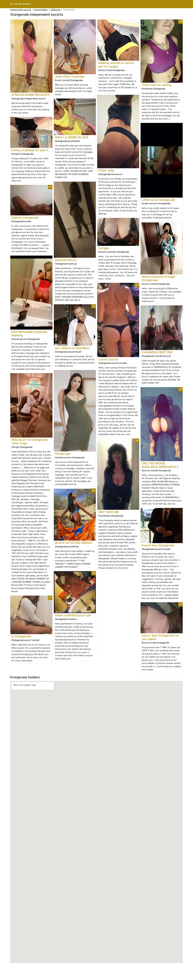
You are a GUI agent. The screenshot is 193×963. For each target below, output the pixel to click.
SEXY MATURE (108, 512)
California (55, 9)
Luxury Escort (108, 359)
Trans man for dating (156, 85)
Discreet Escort (66, 260)
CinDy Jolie (106, 170)
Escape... (104, 248)
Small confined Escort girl (73, 615)
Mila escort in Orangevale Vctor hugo (29, 441)
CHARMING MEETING (157, 352)
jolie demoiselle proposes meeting (29, 333)
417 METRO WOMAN (20, 4)
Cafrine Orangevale (25, 217)
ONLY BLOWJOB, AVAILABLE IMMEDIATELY (160, 465)
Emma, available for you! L (30, 150)
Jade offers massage (69, 76)
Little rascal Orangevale (158, 200)
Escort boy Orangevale (158, 545)
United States (41, 9)
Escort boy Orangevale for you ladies (160, 637)
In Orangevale (21, 636)
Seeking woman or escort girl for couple (116, 64)
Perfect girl (63, 453)
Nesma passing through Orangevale (158, 278)
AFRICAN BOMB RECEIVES (30, 95)
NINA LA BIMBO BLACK (72, 137)
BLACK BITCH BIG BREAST (74, 543)
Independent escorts (20, 9)
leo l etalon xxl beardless (72, 348)
